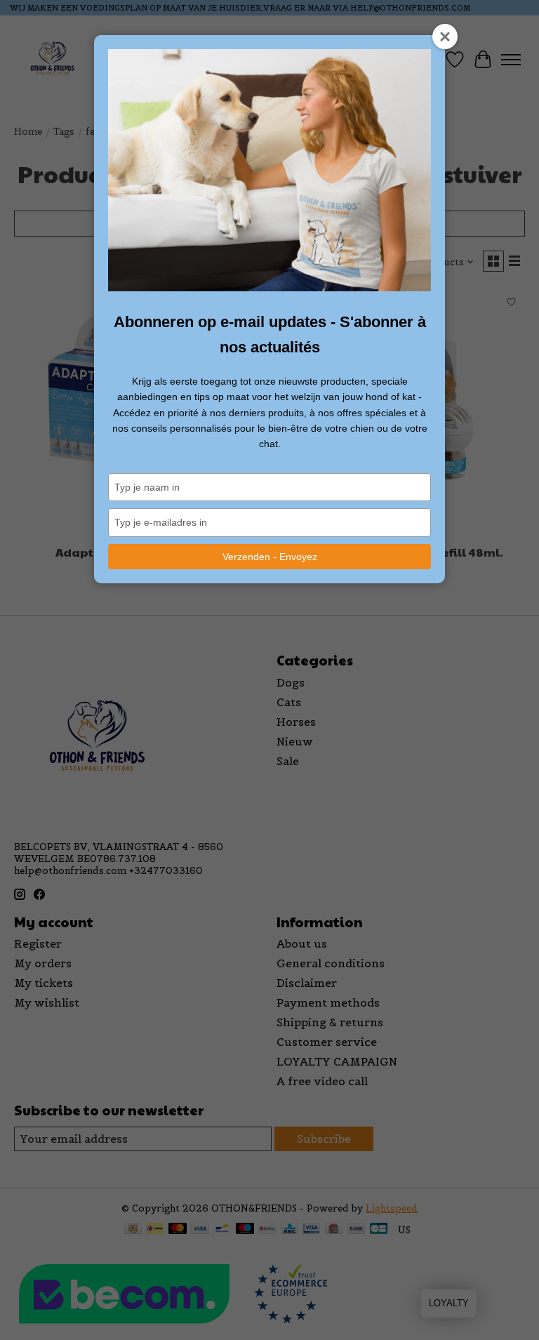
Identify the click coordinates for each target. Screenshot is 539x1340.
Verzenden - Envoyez (269, 556)
